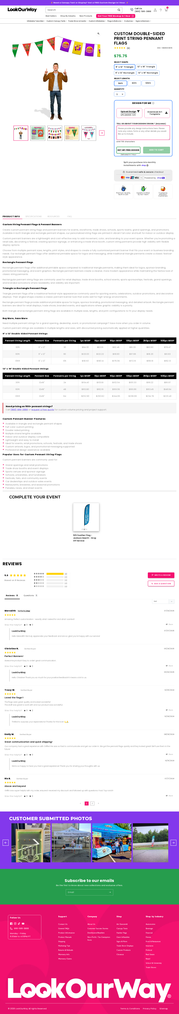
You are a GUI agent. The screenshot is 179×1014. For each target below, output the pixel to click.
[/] (22, 10)
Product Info (11, 216)
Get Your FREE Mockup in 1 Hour (114, 16)
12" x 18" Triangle (146, 66)
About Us (91, 924)
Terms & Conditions (130, 1008)
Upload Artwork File (127, 111)
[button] (26, 624)
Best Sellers (51, 16)
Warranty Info (64, 954)
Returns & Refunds (65, 950)
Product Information (66, 933)
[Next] (102, 133)
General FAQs (63, 928)
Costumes (128, 21)
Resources (54, 216)
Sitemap (164, 1008)
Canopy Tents (122, 928)
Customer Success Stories (98, 928)
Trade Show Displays (125, 946)
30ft (120, 83)
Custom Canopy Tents (56, 21)
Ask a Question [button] (162, 583)
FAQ (70, 216)
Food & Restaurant (153, 941)
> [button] (98, 803)
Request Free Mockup (128, 150)
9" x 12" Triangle (125, 67)
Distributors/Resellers (96, 933)
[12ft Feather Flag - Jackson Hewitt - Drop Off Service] (86, 517)
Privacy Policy (149, 1008)
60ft (134, 83)
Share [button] (170, 624)
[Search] (119, 10)
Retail (148, 959)
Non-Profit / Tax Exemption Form (99, 938)
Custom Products (124, 950)
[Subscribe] (110, 892)
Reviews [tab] (10, 595)
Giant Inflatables (123, 937)
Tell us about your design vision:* (141, 123)
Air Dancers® (122, 924)
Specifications (33, 216)
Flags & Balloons (114, 21)
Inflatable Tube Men (35, 21)
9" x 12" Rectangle (125, 73)
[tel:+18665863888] (131, 10)
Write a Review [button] (162, 575)
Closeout (120, 954)
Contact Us (62, 924)
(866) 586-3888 (143, 11)
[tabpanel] (86, 522)
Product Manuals (65, 937)
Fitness (148, 937)
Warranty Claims (65, 959)
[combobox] (84, 10)
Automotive (150, 924)
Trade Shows (151, 967)
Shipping (61, 941)
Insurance (149, 946)
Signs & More (122, 941)
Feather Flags (122, 933)
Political (149, 950)
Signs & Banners (142, 21)
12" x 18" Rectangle (148, 73)
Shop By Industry (68, 16)
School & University (154, 963)
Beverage (149, 928)
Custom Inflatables (97, 21)
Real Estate (150, 954)
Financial (149, 933)
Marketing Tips (64, 946)
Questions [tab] (29, 595)
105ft (148, 83)
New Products (86, 16)
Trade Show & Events (77, 21)
